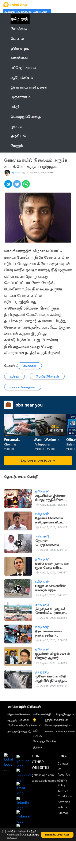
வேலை (24, 719)
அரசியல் (62, 719)
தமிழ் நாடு (19, 19)
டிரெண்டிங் (26, 725)
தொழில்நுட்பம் (66, 714)
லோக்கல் (25, 714)
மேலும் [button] (17, 146)
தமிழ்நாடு (13, 731)
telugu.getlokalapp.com (47, 780)
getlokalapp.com (43, 775)
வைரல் (49, 731)
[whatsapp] (26, 186)
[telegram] (8, 186)
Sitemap (63, 813)
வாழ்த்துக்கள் (64, 725)
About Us (64, 774)
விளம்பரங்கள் (65, 731)
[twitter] (17, 186)
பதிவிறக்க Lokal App (57, 834)
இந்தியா (50, 719)
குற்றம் (37, 747)
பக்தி (48, 714)
